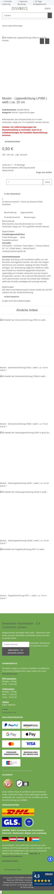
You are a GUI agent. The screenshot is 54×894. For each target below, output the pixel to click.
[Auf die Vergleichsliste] (42, 41)
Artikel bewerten (11, 296)
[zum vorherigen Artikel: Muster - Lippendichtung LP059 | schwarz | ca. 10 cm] (24, 26)
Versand (23, 154)
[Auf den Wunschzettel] (47, 41)
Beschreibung (10, 212)
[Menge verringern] (4, 182)
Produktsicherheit (12, 217)
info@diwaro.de (9, 712)
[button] (38, 8)
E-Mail (5, 709)
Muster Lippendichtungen (23, 112)
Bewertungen (30, 217)
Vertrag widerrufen (12, 869)
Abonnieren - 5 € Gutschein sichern (16, 651)
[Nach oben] (1, 892)
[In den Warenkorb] (4, 34)
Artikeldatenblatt (12, 141)
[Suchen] (50, 15)
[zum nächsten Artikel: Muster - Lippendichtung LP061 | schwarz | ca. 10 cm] (29, 26)
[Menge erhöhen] (45, 187)
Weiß (22, 237)
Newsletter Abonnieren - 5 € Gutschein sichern (40, 644)
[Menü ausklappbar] (5, 9)
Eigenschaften (27, 212)
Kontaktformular (9, 673)
